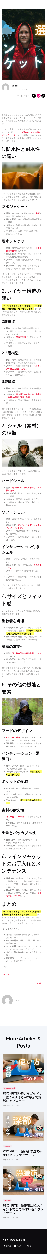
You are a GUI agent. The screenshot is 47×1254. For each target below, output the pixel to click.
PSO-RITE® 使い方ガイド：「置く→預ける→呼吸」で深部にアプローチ (22, 1097)
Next (39, 983)
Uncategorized (9, 1088)
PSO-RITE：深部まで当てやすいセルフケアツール (23, 1153)
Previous (7, 974)
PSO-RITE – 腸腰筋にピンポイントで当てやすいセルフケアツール (23, 1209)
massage (7, 1146)
